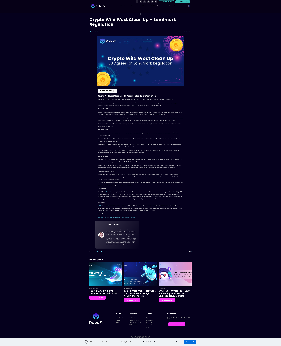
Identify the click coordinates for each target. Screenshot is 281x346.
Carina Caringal (112, 224)
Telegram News (119, 217)
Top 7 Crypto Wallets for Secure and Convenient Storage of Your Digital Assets (140, 293)
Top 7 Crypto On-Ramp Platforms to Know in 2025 (103, 292)
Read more (179, 342)
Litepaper (132, 217)
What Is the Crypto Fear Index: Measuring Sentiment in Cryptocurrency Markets (174, 293)
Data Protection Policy (149, 342)
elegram (112, 217)
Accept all (190, 342)
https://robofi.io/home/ (109, 192)
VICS (173, 199)
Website (100, 217)
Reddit (127, 217)
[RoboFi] (98, 6)
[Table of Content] (114, 91)
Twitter (106, 217)
